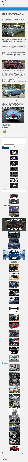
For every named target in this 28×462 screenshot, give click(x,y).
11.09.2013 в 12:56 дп (6, 129)
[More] (10, 125)
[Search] (25, 191)
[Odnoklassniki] (3, 125)
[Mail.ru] (5, 125)
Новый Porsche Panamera (5, 363)
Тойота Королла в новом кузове (6, 362)
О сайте (3, 457)
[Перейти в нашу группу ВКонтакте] (14, 261)
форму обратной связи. (21, 453)
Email (3, 146)
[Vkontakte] (2, 125)
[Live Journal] (6, 125)
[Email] (9, 125)
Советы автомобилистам (6, 9)
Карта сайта (3, 458)
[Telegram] (7, 125)
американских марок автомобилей (21, 45)
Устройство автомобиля (13, 9)
